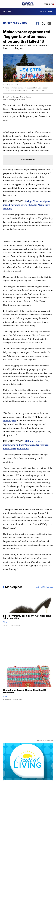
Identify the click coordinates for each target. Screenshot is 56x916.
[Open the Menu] (4, 4)
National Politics (15, 23)
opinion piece (9, 420)
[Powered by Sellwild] (49, 740)
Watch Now (48, 4)
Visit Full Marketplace (44, 587)
